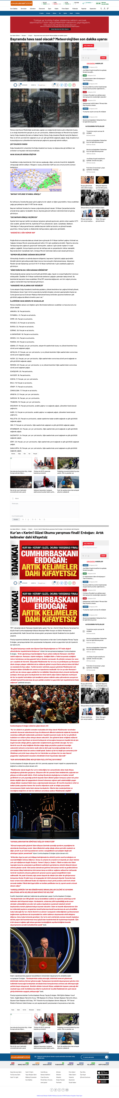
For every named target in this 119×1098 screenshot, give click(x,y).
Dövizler (58, 1074)
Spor (49, 8)
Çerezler (60, 1095)
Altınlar (58, 1072)
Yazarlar (83, 8)
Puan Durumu (59, 1063)
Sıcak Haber (72, 1082)
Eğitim (65, 13)
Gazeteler (93, 8)
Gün (25, 453)
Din (60, 13)
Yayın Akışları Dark (31, 1074)
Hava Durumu (47, 1063)
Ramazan (31, 1009)
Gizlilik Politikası (52, 1095)
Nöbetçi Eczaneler (31, 1077)
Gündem (33, 8)
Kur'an (24, 1009)
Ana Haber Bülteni (15, 35)
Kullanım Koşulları (71, 1095)
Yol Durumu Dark (15, 1074)
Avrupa (48, 13)
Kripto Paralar (104, 1063)
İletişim (46, 1095)
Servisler (24, 8)
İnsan (12, 1009)
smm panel (44, 1082)
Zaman (38, 1009)
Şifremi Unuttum (85, 1077)
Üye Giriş (82, 1072)
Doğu (19, 453)
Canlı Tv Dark (29, 1072)
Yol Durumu (91, 1063)
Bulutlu (13, 453)
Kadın (56, 8)
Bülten (54, 13)
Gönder (16, 519)
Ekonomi (42, 8)
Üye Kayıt (83, 1074)
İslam (18, 1009)
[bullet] (35, 519)
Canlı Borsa (44, 1072)
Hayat (71, 13)
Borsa (12, 1063)
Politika (78, 13)
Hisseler (70, 1063)
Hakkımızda (40, 1095)
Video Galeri (72, 1074)
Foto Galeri (65, 8)
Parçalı (35, 453)
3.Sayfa (41, 13)
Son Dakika (13, 8)
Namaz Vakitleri (23, 1063)
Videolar (75, 8)
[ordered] (32, 519)
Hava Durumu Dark (15, 1072)
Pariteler (80, 1063)
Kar (29, 453)
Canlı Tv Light (14, 1077)
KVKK (64, 1095)
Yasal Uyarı (79, 1095)
